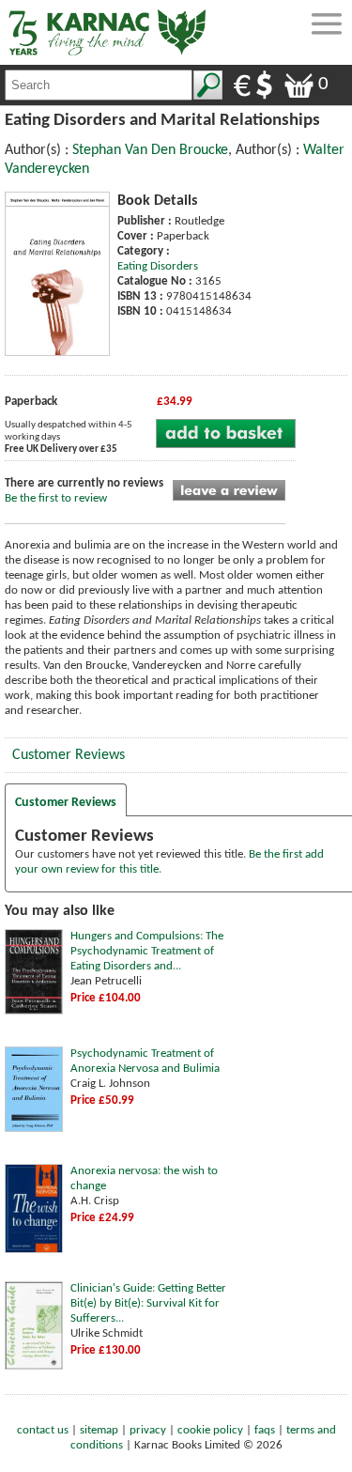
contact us (43, 1430)
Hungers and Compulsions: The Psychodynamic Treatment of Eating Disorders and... (146, 951)
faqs (264, 1430)
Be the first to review (56, 498)
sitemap (99, 1430)
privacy (148, 1430)
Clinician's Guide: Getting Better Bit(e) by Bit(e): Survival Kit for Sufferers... (148, 1303)
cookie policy (210, 1430)
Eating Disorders (157, 266)
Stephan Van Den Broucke (150, 150)
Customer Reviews (68, 755)
